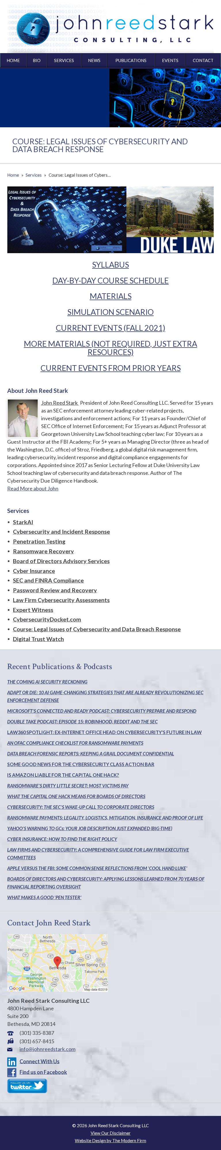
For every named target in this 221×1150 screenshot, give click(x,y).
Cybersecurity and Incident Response (61, 531)
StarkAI (23, 521)
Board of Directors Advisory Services (61, 560)
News (94, 60)
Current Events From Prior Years (111, 368)
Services (64, 60)
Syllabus (110, 264)
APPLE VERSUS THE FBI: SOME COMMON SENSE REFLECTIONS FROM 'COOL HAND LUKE (96, 868)
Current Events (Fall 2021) (110, 328)
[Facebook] (13, 1072)
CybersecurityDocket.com (47, 619)
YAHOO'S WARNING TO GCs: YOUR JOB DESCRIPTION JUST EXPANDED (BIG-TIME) (89, 828)
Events (170, 60)
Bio (37, 60)
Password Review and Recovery (55, 590)
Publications (130, 60)
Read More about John (32, 488)
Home (13, 60)
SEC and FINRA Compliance (48, 580)
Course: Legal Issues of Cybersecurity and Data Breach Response (97, 629)
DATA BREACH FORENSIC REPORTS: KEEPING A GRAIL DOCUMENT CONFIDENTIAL (90, 753)
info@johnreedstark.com (47, 1049)
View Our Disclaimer (111, 1133)
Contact (203, 60)
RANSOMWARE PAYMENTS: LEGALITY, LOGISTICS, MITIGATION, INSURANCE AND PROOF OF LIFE (105, 817)
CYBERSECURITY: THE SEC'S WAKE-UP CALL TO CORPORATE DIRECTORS (80, 807)
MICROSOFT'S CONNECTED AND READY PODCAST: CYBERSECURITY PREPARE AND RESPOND (101, 711)
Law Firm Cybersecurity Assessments (61, 599)
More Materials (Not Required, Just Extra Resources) (110, 348)
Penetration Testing (39, 541)
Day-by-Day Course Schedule (110, 280)
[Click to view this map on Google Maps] (57, 990)
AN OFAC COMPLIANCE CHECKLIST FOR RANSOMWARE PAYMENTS (75, 743)
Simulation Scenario (110, 312)
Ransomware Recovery (43, 551)
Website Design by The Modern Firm (110, 1140)
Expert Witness (33, 609)
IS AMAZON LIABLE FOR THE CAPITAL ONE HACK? (63, 775)
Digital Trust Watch (38, 638)
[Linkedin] (13, 1061)
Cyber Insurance (34, 570)
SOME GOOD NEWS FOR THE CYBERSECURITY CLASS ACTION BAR (80, 764)
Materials (111, 296)
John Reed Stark (60, 402)
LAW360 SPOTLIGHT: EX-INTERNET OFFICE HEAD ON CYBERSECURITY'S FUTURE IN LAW (104, 732)
